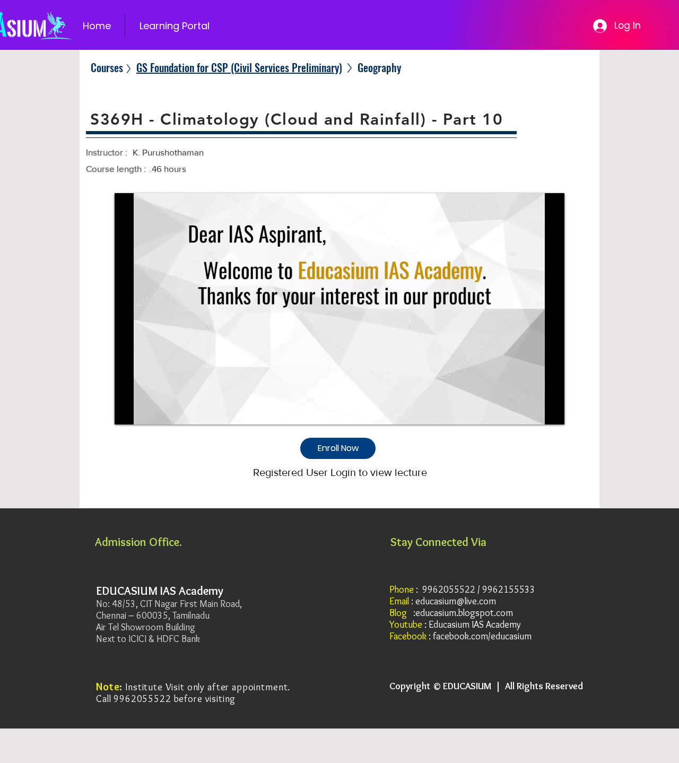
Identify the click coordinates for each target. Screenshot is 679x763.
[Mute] (146, 410)
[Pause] (128, 410)
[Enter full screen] (550, 410)
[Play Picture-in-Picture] (532, 410)
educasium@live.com (455, 601)
